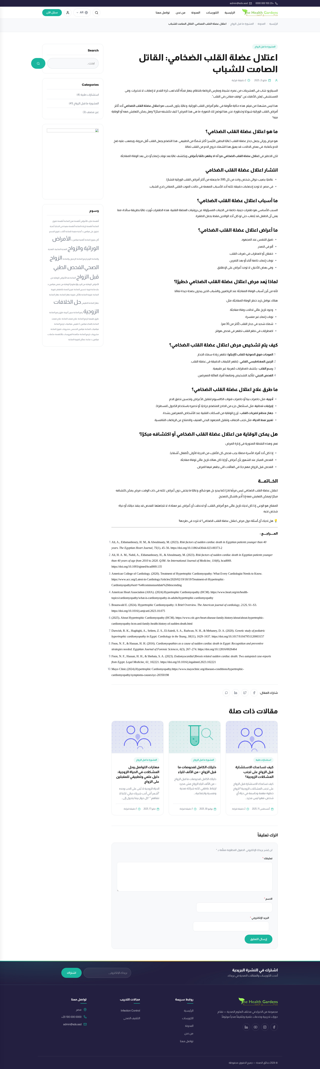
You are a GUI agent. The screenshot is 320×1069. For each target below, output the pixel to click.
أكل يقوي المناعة (92, 240)
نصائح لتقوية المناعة (76, 339)
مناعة (88, 339)
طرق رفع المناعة (56, 312)
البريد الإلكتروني (259, 917)
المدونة (195, 12)
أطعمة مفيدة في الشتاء (65, 226)
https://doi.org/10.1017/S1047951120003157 (238, 636)
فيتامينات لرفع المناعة (63, 324)
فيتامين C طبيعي (80, 324)
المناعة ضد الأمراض (68, 278)
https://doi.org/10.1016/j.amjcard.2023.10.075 (138, 611)
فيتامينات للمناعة (92, 329)
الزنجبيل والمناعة (69, 259)
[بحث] (96, 12)
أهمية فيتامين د (77, 240)
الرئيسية (230, 12)
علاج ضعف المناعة (69, 319)
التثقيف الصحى (131, 1018)
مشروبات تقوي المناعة (60, 329)
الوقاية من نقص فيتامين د (59, 284)
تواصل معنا (163, 12)
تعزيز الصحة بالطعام (64, 289)
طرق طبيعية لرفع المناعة (88, 319)
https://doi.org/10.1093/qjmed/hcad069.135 (136, 566)
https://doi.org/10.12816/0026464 (217, 649)
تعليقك (267, 858)
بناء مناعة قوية (92, 289)
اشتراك (71, 972)
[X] (245, 693)
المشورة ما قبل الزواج (242, 23)
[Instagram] (265, 1027)
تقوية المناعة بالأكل (84, 295)
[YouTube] (255, 1027)
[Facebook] (254, 693)
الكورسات (212, 12)
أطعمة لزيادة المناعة (83, 226)
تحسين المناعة (80, 289)
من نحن (180, 12)
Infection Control (130, 1010)
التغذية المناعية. (60, 249)
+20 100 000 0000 (71, 1016)
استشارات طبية (263, 760)
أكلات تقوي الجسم (57, 231)
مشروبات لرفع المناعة (89, 334)
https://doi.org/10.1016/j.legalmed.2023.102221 (188, 662)
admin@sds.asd (72, 1024)
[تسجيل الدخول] (67, 12)
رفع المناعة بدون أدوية (73, 312)
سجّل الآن (52, 12)
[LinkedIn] (235, 693)
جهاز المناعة (54, 295)
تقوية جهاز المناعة (67, 295)
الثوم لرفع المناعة (84, 259)
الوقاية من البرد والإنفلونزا (80, 284)
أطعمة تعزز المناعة (72, 221)
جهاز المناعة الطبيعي (90, 303)
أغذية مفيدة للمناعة (73, 231)
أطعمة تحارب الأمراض (90, 221)
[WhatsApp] (226, 693)
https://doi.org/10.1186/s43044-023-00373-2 (196, 548)
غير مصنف (92, 112)
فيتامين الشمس (77, 329)
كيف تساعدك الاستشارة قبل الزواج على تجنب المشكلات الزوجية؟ (254, 772)
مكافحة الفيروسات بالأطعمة (67, 334)
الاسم (268, 898)
